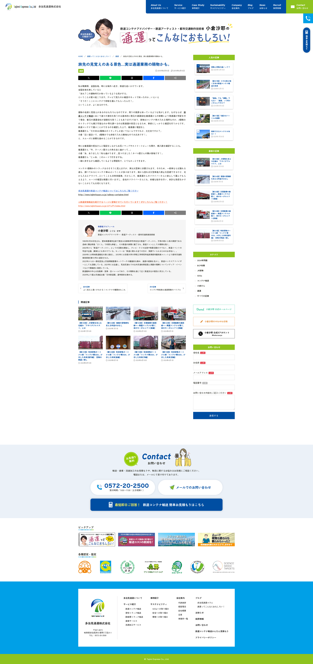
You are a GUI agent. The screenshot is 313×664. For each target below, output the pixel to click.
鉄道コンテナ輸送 (133, 608)
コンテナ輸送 (203, 280)
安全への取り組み (160, 612)
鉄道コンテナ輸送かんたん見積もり (212, 631)
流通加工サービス (133, 624)
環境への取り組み (160, 616)
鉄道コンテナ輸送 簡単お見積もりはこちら (159, 504)
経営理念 (182, 606)
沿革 (180, 614)
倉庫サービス (131, 620)
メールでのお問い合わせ (193, 487)
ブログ (251, 8)
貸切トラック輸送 (133, 612)
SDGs (199, 275)
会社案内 (236, 8)
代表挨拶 (182, 602)
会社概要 (182, 610)
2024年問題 (202, 260)
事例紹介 (196, 8)
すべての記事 (203, 295)
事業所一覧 (183, 618)
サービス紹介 (180, 8)
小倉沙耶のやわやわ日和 (216, 321)
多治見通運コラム (205, 602)
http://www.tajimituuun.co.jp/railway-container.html (103, 194)
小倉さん (201, 285)
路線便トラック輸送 (134, 616)
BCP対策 (201, 265)
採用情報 (277, 8)
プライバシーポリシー (205, 637)
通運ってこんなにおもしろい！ (99, 56)
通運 (117, 56)
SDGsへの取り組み (160, 608)
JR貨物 (200, 270)
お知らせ (263, 8)
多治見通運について (159, 8)
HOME (80, 56)
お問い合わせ (201, 624)
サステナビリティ (218, 8)
